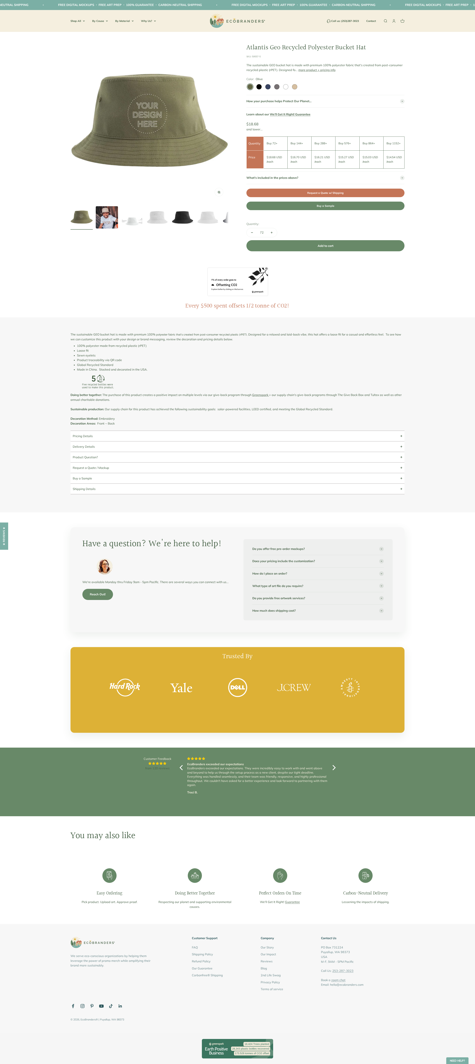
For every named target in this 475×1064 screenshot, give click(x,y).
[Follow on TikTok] (110, 1006)
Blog (264, 968)
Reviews (267, 961)
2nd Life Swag (271, 975)
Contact (371, 21)
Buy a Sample (325, 206)
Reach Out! (98, 594)
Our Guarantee (202, 968)
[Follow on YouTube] (101, 1006)
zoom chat (338, 980)
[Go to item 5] (182, 218)
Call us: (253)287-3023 (345, 21)
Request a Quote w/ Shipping (325, 193)
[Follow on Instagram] (82, 1006)
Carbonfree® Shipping (207, 975)
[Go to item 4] (157, 218)
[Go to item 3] (132, 221)
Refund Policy (201, 961)
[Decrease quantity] (252, 232)
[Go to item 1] (82, 218)
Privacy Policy (270, 982)
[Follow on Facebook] (73, 1006)
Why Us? (146, 20)
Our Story (267, 947)
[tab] (237, 436)
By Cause (98, 20)
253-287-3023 (342, 971)
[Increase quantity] (271, 232)
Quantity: (252, 224)
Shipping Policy (202, 954)
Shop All (76, 20)
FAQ (195, 947)
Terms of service (272, 989)
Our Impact (268, 954)
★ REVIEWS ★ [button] (4, 536)
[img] (157, 763)
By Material (122, 20)
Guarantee (292, 902)
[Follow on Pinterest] (91, 1006)
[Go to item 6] (208, 218)
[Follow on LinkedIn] (120, 1006)
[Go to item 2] (107, 218)
